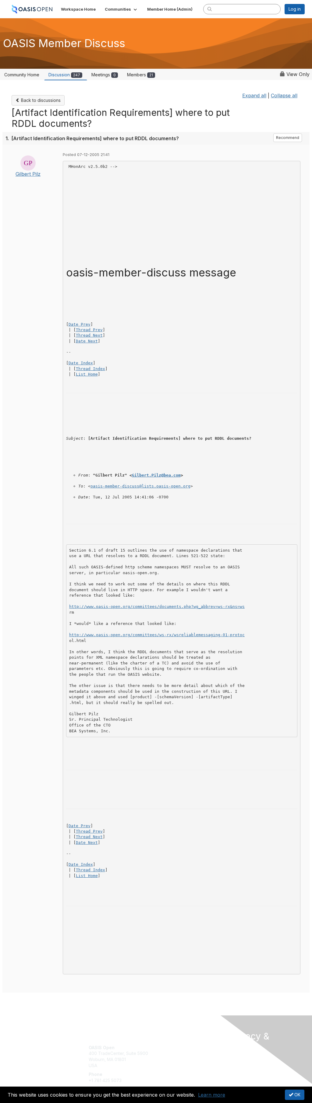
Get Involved (171, 1047)
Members (140, 74)
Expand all (254, 95)
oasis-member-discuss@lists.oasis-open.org (140, 486)
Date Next (87, 341)
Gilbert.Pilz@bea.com (156, 475)
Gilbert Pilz (28, 174)
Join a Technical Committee (186, 1065)
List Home (87, 374)
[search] (209, 9)
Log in (295, 9)
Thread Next (89, 335)
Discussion (64, 74)
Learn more (211, 1095)
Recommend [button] (287, 137)
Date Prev (79, 324)
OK (296, 1094)
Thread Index (90, 368)
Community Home (21, 74)
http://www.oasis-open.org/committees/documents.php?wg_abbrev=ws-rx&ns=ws (157, 606)
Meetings (103, 74)
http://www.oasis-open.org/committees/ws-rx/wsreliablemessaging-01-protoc (157, 635)
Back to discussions (40, 100)
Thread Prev (89, 330)
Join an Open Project (179, 1056)
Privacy (236, 1064)
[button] (121, 9)
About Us (238, 1058)
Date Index (81, 363)
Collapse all (284, 95)
